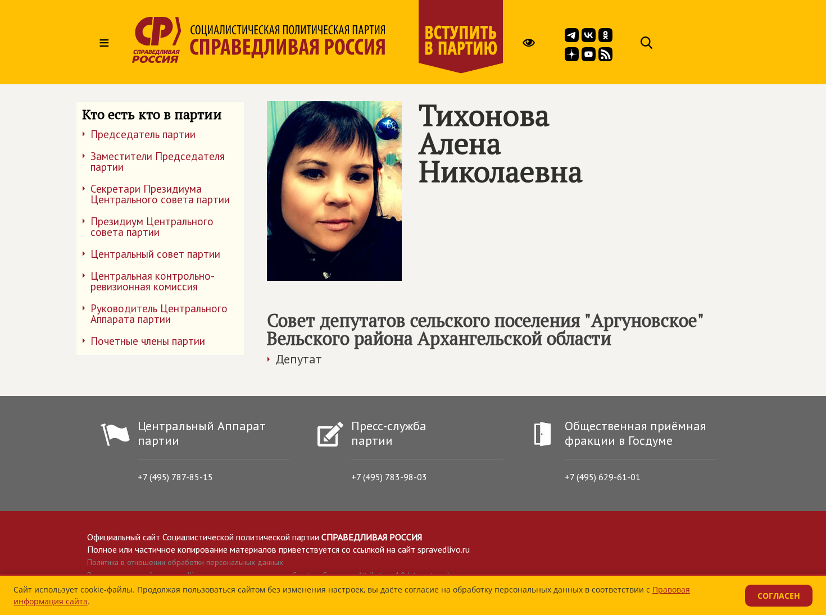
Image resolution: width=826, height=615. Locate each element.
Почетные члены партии (147, 341)
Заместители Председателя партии (157, 161)
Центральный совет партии (155, 254)
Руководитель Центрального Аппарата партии (159, 314)
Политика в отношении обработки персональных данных (185, 562)
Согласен (778, 595)
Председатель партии (143, 134)
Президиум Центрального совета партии (152, 227)
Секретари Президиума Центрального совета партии (160, 194)
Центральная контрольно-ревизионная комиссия (152, 281)
